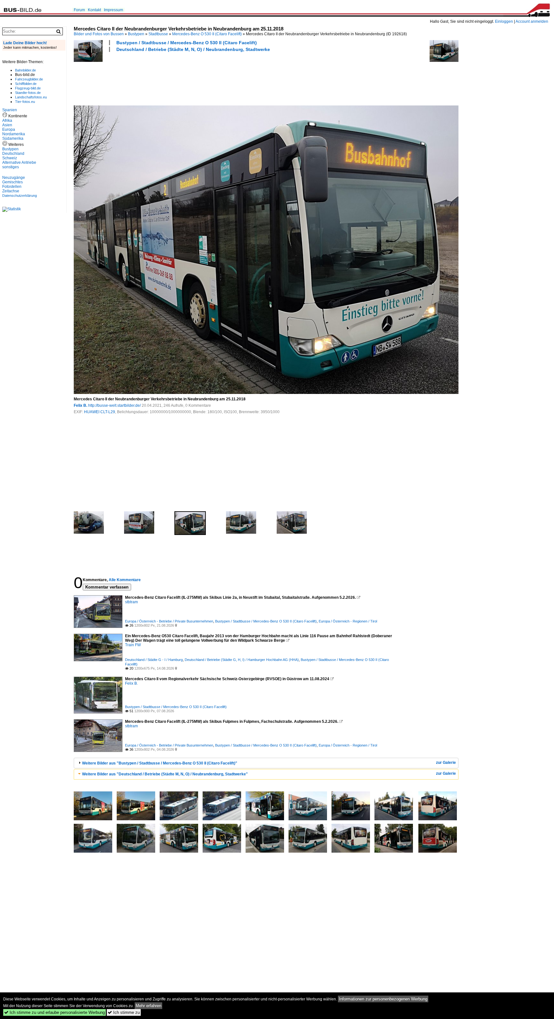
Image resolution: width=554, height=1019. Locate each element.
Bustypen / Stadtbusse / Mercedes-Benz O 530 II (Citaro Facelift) (186, 42)
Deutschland (13, 153)
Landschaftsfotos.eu (31, 97)
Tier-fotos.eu (25, 102)
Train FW (133, 645)
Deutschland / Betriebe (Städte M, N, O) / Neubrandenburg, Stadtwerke (193, 49)
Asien (7, 125)
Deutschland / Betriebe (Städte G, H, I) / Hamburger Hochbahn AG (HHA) (242, 660)
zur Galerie (446, 762)
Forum (79, 10)
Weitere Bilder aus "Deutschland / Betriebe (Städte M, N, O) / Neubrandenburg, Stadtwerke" (165, 774)
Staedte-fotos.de (28, 93)
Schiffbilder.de (26, 84)
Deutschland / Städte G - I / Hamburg (154, 660)
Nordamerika (13, 134)
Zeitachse (10, 191)
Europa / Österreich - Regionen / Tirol (348, 621)
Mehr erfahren (148, 1005)
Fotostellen (11, 186)
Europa (8, 129)
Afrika (7, 120)
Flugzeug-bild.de (28, 88)
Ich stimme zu (124, 1012)
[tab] (266, 763)
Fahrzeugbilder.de (29, 79)
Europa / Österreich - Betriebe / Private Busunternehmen (169, 621)
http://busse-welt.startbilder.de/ (114, 405)
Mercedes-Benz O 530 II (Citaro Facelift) (207, 34)
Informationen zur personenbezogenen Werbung (383, 999)
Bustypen (136, 34)
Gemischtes (12, 182)
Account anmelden (532, 21)
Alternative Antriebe (19, 162)
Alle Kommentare (125, 580)
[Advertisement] (190, 77)
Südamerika (12, 138)
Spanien (9, 110)
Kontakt (94, 10)
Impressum (113, 10)
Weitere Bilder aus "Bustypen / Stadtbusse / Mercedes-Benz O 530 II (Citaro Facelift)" (159, 763)
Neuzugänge (13, 177)
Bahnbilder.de (25, 70)
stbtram (131, 602)
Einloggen (504, 21)
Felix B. (80, 405)
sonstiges (10, 167)
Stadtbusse (158, 34)
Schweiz (9, 158)
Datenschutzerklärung (19, 195)
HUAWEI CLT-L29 (99, 412)
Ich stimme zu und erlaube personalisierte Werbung (54, 1012)
